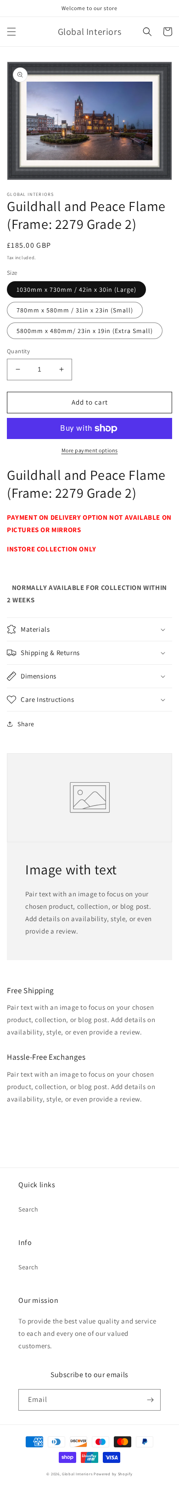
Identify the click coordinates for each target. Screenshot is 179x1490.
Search (28, 1209)
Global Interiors (77, 1473)
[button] (11, 32)
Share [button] (25, 724)
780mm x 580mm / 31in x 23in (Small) (75, 310)
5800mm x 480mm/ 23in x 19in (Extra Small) (85, 331)
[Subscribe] (150, 1400)
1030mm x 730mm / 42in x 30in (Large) (76, 289)
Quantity (18, 351)
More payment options (90, 450)
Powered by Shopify (113, 1473)
